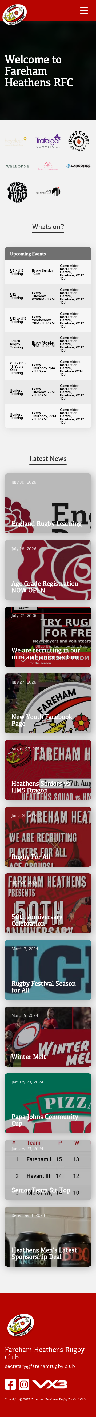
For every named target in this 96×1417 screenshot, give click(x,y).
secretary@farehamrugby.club (40, 1366)
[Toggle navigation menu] (84, 10)
